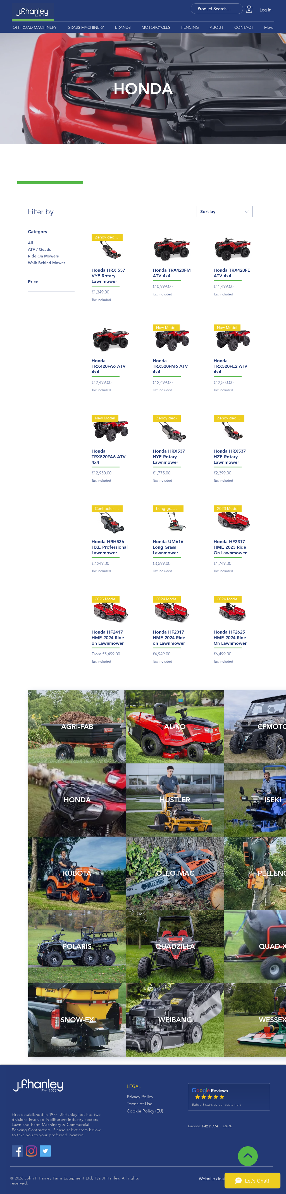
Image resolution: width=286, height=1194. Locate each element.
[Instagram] (31, 1151)
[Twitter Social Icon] (45, 1151)
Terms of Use (139, 1103)
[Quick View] (172, 248)
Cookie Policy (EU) (145, 1111)
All (30, 242)
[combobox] (224, 211)
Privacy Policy (140, 1096)
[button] (249, 9)
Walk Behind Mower (46, 262)
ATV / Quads (39, 249)
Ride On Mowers (43, 256)
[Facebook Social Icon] (17, 1151)
